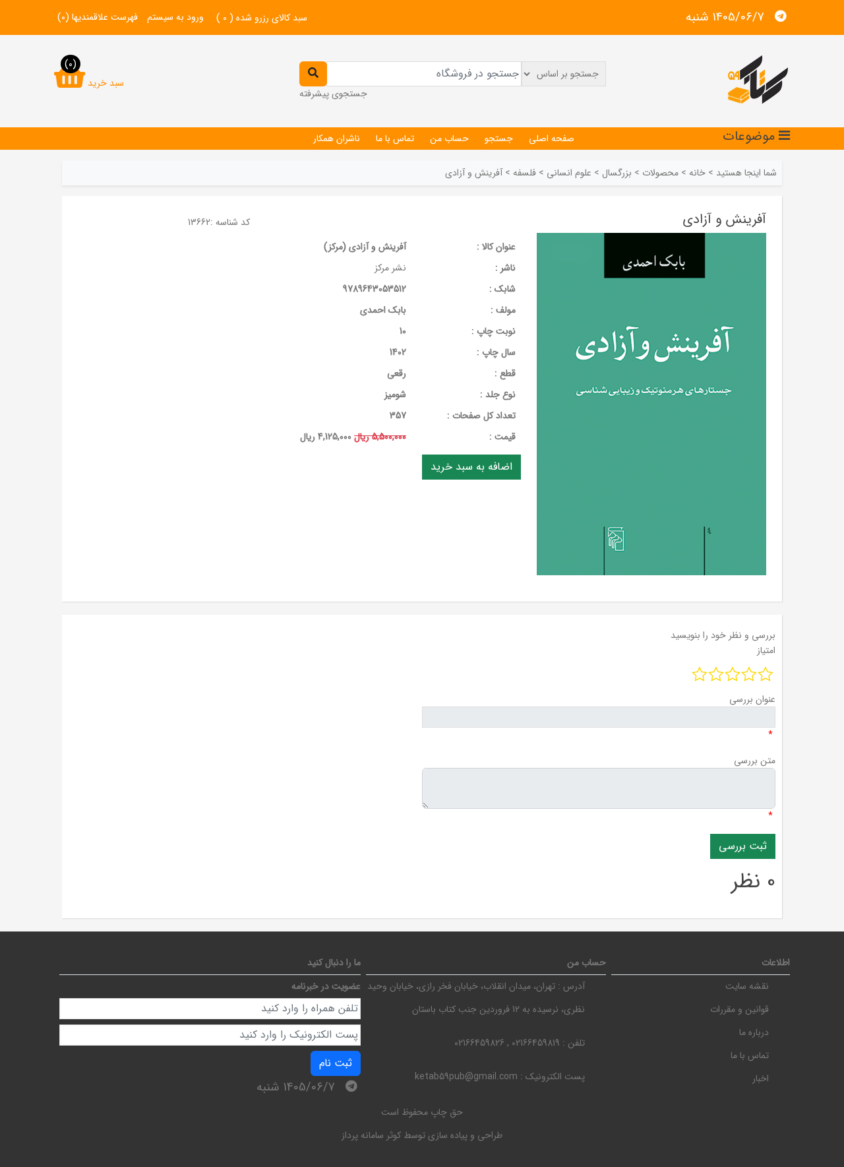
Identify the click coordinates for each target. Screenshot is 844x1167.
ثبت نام (335, 1063)
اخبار (760, 1078)
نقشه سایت (747, 986)
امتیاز (766, 650)
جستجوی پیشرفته (333, 93)
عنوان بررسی (752, 699)
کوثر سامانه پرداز (371, 1135)
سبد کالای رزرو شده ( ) (261, 18)
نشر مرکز (390, 268)
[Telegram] (781, 16)
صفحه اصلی (551, 138)
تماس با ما (395, 138)
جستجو (499, 138)
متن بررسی (754, 760)
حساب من (449, 138)
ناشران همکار (336, 138)
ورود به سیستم (175, 17)
